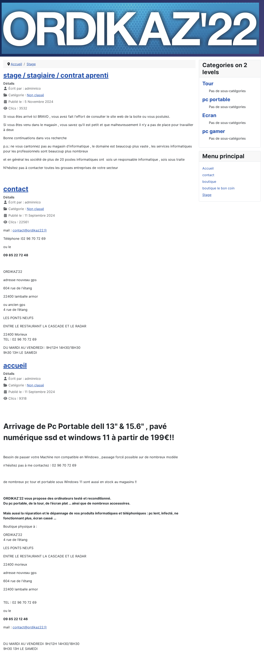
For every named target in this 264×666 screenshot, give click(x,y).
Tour (207, 84)
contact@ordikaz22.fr (30, 230)
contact (15, 189)
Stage (206, 195)
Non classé (35, 95)
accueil (15, 365)
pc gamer (213, 131)
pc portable (216, 99)
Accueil (208, 168)
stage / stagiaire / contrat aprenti (55, 75)
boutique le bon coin (218, 188)
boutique (209, 181)
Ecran (209, 115)
